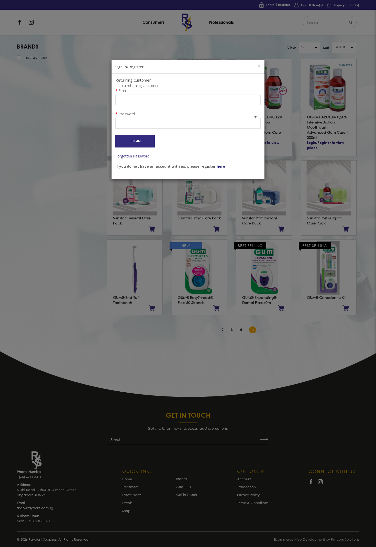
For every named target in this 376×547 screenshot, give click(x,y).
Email (122, 90)
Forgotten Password (132, 156)
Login (135, 141)
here (221, 166)
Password (126, 113)
